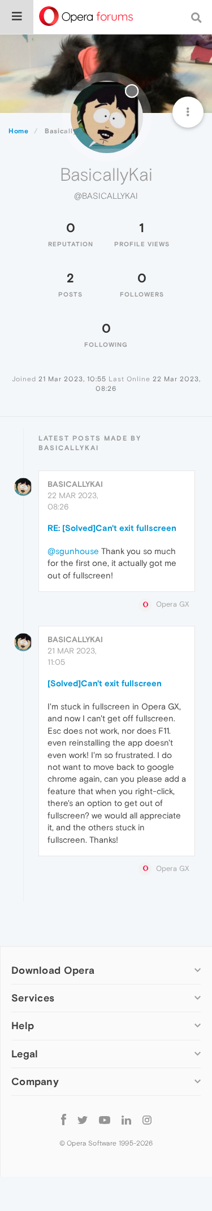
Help (22, 1025)
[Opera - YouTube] (104, 1119)
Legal (24, 1054)
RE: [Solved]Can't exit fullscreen (111, 528)
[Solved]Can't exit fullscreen (104, 683)
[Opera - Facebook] (63, 1120)
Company (35, 1081)
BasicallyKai (75, 484)
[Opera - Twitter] (82, 1119)
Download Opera (52, 970)
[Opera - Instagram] (147, 1119)
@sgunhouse (73, 551)
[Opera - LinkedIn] (126, 1119)
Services (32, 998)
